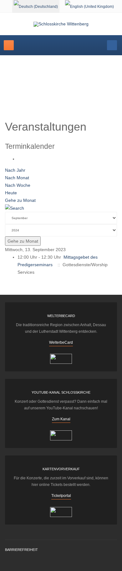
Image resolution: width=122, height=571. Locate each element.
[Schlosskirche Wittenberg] (61, 24)
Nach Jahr (15, 170)
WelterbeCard (61, 342)
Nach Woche (17, 185)
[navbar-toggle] (9, 45)
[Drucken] (19, 158)
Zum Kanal (61, 419)
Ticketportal (61, 495)
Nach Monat (17, 177)
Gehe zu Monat (20, 200)
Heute (11, 192)
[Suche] (14, 207)
